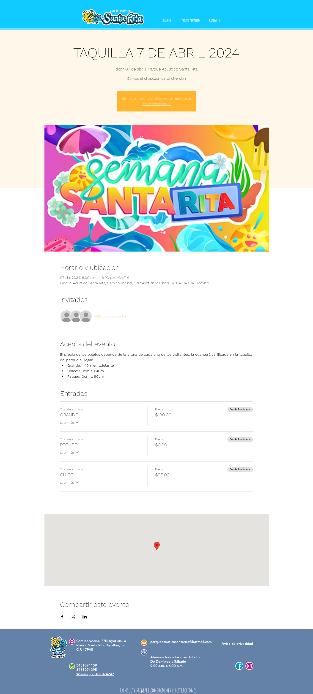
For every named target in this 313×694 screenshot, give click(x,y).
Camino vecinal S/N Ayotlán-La (101, 641)
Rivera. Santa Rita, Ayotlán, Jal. (101, 645)
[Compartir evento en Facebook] (62, 616)
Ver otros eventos (156, 104)
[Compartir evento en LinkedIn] (84, 616)
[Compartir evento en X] (73, 616)
